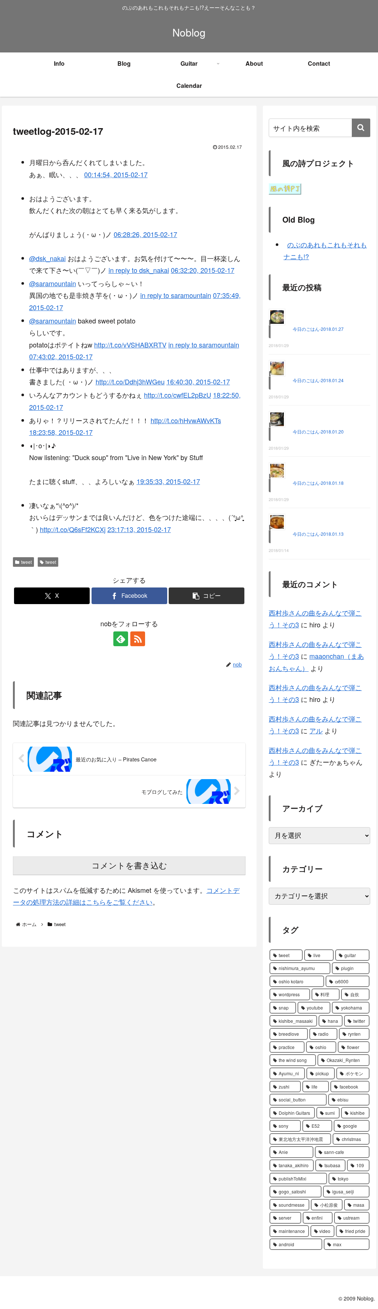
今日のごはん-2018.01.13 (318, 534)
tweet (26, 562)
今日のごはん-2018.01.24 (318, 380)
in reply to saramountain (175, 295)
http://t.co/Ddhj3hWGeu (130, 381)
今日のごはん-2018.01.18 (318, 483)
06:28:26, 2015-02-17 (145, 234)
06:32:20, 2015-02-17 (202, 270)
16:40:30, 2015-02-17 (198, 381)
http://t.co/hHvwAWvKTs (186, 420)
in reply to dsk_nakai (139, 270)
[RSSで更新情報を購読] (137, 638)
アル (316, 730)
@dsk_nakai (47, 258)
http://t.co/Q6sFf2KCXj (73, 529)
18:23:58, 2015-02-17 (61, 432)
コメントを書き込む (129, 865)
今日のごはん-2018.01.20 (318, 431)
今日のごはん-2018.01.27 (318, 329)
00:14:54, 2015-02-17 (116, 174)
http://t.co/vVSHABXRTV (130, 344)
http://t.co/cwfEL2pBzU (177, 395)
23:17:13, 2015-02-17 (139, 529)
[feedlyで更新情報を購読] (120, 638)
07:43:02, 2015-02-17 (61, 356)
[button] (206, 595)
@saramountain (52, 283)
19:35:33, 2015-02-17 (168, 481)
